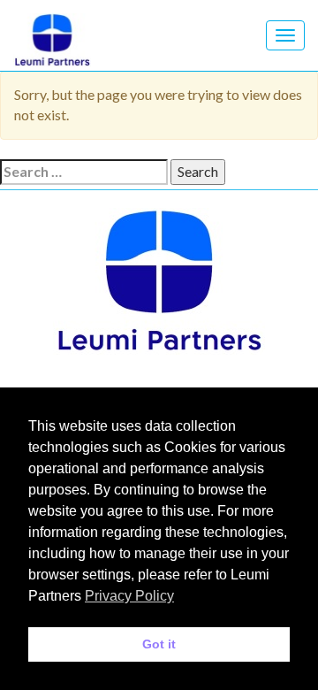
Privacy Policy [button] (129, 595)
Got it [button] (159, 644)
